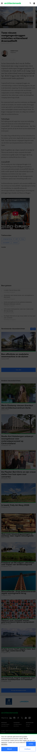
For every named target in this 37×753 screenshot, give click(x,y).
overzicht (4, 742)
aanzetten (4, 744)
